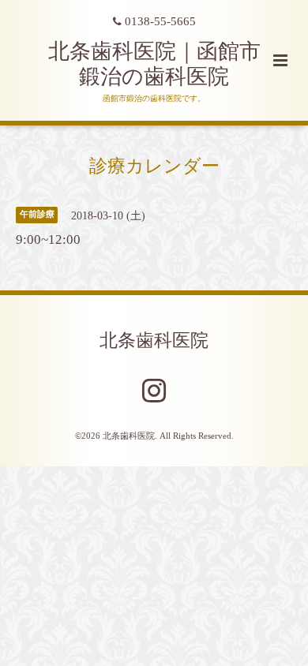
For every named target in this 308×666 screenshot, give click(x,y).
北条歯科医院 (154, 340)
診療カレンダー (154, 165)
